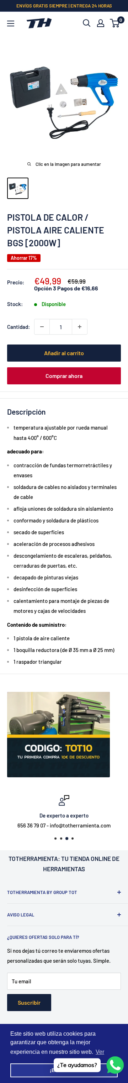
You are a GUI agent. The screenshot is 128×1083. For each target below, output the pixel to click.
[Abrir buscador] (87, 23)
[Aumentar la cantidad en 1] (79, 326)
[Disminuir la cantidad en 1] (41, 326)
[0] (115, 23)
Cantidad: (18, 327)
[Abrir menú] (10, 23)
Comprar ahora (64, 375)
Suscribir (29, 1002)
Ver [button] (100, 1052)
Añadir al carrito (64, 352)
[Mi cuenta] (100, 23)
